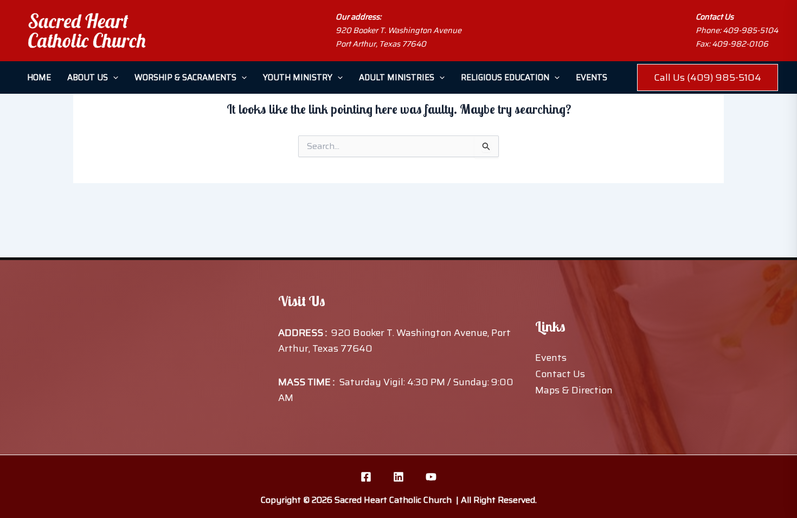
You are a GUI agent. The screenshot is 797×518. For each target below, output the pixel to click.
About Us (87, 77)
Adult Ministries (396, 77)
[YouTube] (431, 477)
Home (39, 77)
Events (591, 77)
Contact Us (560, 373)
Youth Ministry (297, 77)
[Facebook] (366, 477)
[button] (113, 77)
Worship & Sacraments (185, 77)
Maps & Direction (574, 390)
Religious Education (505, 77)
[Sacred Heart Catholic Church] (87, 31)
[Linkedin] (398, 477)
